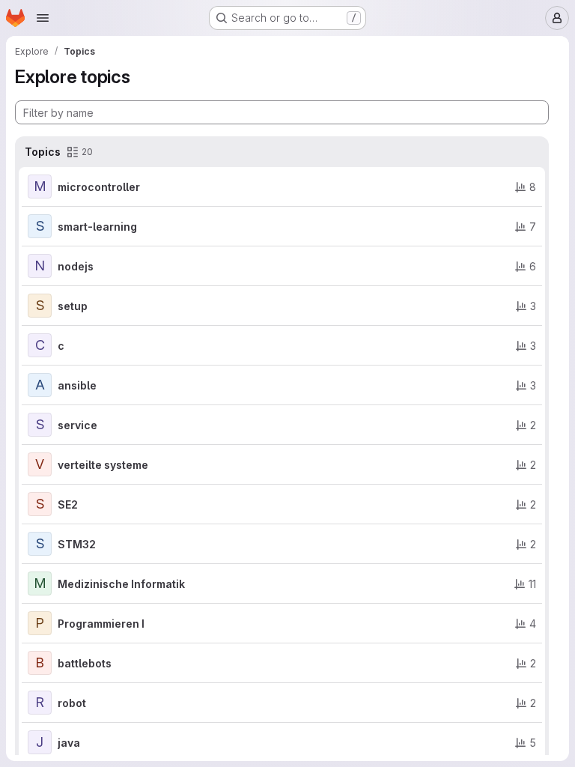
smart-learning (97, 226)
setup (73, 306)
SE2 (68, 504)
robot (72, 703)
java (69, 742)
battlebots (85, 663)
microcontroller (99, 187)
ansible (77, 385)
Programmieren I (101, 623)
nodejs (76, 266)
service (77, 425)
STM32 (77, 544)
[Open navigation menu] (43, 18)
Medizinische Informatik (121, 583)
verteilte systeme (103, 464)
